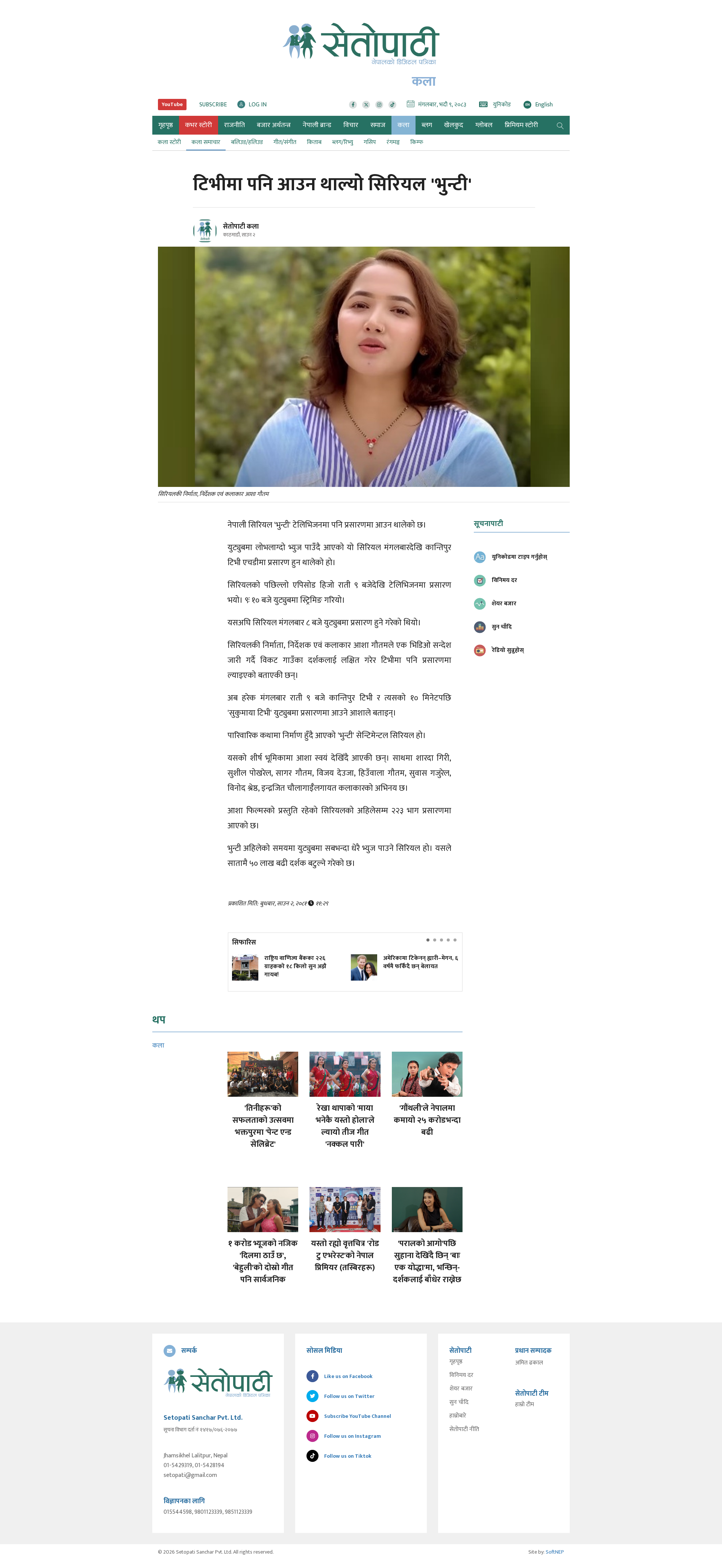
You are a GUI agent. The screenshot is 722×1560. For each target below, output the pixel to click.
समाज (377, 125)
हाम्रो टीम (524, 1405)
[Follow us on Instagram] (379, 105)
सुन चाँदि (459, 1402)
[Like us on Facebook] (353, 105)
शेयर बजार (461, 1389)
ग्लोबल (484, 125)
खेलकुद (453, 125)
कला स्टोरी (169, 142)
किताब (314, 142)
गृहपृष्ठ (456, 1362)
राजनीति (234, 125)
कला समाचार (205, 142)
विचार (350, 125)
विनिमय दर (461, 1375)
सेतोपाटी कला (241, 226)
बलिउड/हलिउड (247, 142)
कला (403, 125)
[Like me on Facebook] (208, 242)
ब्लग (427, 125)
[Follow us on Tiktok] (392, 105)
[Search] (560, 125)
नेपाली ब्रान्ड (317, 125)
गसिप (370, 142)
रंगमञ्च (393, 142)
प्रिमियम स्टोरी (521, 125)
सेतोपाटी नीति (464, 1429)
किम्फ (416, 142)
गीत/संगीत (284, 142)
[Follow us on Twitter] (366, 105)
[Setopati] (218, 1382)
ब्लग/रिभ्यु (342, 142)
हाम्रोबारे (457, 1416)
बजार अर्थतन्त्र (274, 125)
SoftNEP (555, 1552)
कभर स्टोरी (198, 125)
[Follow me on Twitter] (215, 235)
